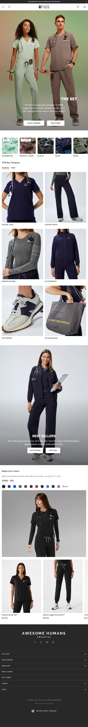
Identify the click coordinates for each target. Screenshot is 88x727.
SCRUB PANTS (51, 225)
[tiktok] (41, 642)
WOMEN (5, 480)
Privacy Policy (48, 703)
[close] (86, 2)
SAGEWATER (7, 156)
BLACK (41, 156)
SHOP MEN (55, 123)
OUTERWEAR (51, 281)
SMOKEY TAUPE (27, 156)
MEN (12, 480)
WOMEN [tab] (5, 168)
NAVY (57, 156)
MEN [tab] (13, 168)
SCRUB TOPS (8, 225)
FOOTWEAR (7, 338)
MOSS (75, 156)
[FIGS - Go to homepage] (44, 6)
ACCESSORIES (51, 338)
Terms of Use (39, 703)
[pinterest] (53, 642)
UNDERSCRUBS (9, 281)
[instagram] (35, 642)
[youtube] (47, 642)
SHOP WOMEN (34, 123)
